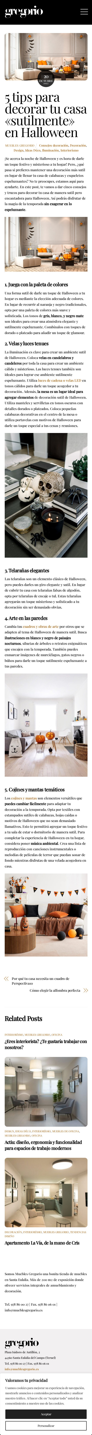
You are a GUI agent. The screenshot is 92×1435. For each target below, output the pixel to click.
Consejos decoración (53, 145)
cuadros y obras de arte (41, 626)
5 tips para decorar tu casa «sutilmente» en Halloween (46, 114)
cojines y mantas (24, 798)
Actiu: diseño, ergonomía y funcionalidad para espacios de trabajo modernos (43, 1145)
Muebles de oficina (65, 1131)
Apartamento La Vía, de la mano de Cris (42, 1243)
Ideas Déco (32, 150)
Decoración (78, 145)
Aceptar (46, 1414)
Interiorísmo (70, 150)
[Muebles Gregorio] (24, 16)
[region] (46, 1404)
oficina (57, 1034)
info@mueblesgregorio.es (22, 1369)
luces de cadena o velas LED (59, 380)
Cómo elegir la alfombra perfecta (55, 990)
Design (19, 150)
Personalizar (46, 1426)
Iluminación (50, 150)
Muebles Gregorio (20, 145)
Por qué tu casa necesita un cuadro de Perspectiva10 (40, 980)
